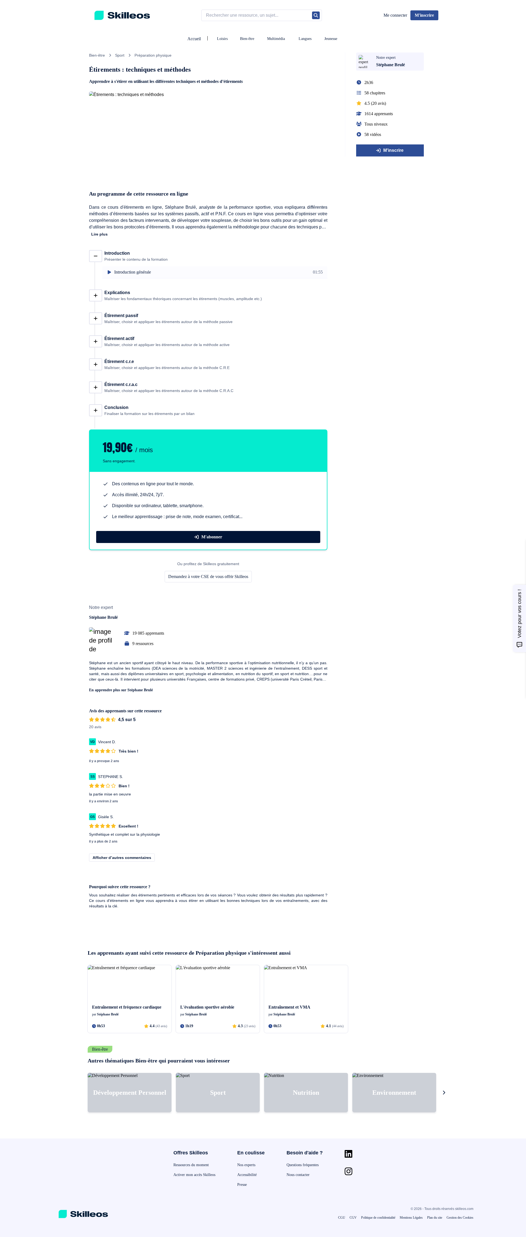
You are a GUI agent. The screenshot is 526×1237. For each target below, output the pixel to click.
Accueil (194, 38)
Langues (305, 39)
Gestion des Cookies (460, 1217)
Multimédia (276, 39)
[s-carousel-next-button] (443, 1093)
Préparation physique (153, 55)
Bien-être (247, 39)
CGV (353, 1217)
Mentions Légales (411, 1217)
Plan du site (434, 1217)
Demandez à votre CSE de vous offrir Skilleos (208, 576)
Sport (119, 55)
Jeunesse (330, 39)
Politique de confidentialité (378, 1217)
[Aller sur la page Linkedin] (348, 1153)
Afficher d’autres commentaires (122, 857)
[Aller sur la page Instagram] (348, 1171)
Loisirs (222, 39)
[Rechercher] (316, 15)
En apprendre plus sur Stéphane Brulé (121, 690)
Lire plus (99, 234)
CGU (341, 1217)
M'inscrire (393, 150)
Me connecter (395, 15)
